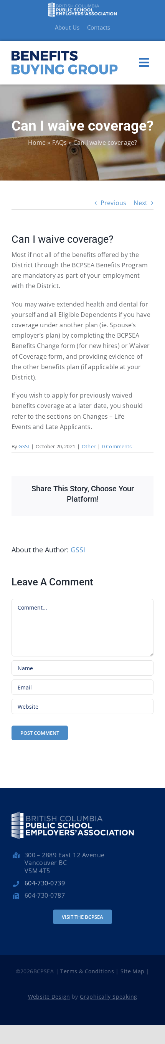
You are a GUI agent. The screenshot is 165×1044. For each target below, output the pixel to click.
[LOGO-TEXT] (65, 47)
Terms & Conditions (87, 971)
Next (140, 203)
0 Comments (117, 446)
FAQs (59, 142)
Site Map (132, 971)
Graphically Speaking (108, 996)
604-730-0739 (45, 883)
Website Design (49, 996)
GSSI (23, 446)
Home (37, 142)
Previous (113, 203)
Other (89, 446)
